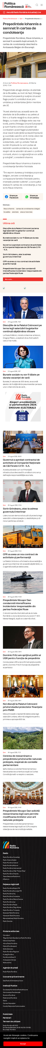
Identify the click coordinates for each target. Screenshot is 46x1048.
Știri (21, 18)
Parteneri (7, 1018)
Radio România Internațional (12, 868)
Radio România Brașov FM (11, 888)
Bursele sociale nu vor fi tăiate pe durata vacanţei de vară (23, 239)
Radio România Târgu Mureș (12, 907)
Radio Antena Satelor (10, 860)
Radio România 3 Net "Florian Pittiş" (14, 871)
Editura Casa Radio (9, 940)
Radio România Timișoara (11, 910)
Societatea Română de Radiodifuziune (15, 989)
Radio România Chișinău (11, 873)
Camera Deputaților (9, 1003)
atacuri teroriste (26, 212)
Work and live (7, 962)
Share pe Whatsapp (34, 197)
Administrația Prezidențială (11, 992)
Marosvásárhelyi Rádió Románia (13, 918)
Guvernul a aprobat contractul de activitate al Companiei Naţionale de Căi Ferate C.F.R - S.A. (23, 247)
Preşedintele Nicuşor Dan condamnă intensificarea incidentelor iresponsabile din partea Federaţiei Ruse (23, 271)
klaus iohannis (9, 209)
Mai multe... (9, 279)
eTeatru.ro (6, 879)
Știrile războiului (8, 949)
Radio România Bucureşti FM (12, 891)
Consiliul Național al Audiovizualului (14, 1006)
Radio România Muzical (10, 865)
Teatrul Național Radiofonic (11, 876)
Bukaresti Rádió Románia (11, 913)
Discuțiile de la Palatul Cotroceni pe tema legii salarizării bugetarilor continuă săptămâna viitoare (23, 231)
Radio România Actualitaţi (11, 857)
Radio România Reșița (10, 904)
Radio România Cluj (9, 893)
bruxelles (7, 212)
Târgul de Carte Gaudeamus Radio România (17, 938)
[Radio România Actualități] (17, 5)
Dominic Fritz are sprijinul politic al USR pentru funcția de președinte (23, 646)
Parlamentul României (10, 998)
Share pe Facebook (14, 197)
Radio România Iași (9, 902)
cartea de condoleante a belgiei (28, 209)
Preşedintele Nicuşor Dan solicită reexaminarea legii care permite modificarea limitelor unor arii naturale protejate (23, 805)
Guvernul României (9, 995)
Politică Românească (10, 946)
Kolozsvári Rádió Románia (11, 915)
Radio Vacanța (7, 921)
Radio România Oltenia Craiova (13, 899)
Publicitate (8, 1014)
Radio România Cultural (10, 862)
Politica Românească (10, 18)
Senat (5, 1000)
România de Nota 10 (9, 957)
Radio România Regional (11, 951)
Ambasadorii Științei (9, 960)
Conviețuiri (6, 935)
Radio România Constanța (11, 896)
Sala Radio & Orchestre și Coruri (13, 980)
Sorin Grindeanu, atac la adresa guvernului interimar (23, 255)
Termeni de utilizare (11, 1021)
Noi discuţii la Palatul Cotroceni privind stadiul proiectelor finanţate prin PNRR (23, 696)
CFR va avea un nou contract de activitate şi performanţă (23, 262)
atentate (15, 212)
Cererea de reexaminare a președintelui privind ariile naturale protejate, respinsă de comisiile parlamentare (23, 750)
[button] (30, 1038)
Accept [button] (23, 1044)
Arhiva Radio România (10, 943)
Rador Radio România (10, 971)
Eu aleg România (8, 954)
